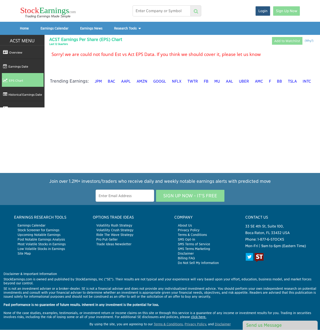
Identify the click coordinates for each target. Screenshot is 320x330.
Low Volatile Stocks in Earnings (41, 249)
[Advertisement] (160, 140)
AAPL (126, 81)
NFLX (177, 81)
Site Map (24, 253)
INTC (307, 81)
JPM (98, 81)
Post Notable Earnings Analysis (41, 239)
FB (206, 81)
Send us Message (264, 325)
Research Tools (126, 28)
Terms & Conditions (192, 235)
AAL (229, 81)
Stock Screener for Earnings (38, 230)
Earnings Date (18, 66)
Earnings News (91, 28)
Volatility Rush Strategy (114, 225)
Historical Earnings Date (25, 94)
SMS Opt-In (186, 239)
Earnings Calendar (54, 28)
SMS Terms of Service (194, 244)
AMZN (142, 81)
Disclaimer (186, 253)
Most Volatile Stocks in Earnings (42, 244)
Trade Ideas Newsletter (113, 244)
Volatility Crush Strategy (115, 230)
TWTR (192, 81)
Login (263, 11)
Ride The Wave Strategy (115, 235)
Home (24, 28)
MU (217, 81)
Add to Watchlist (287, 41)
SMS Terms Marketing (194, 249)
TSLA (292, 81)
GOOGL (159, 81)
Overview (15, 52)
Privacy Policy (189, 230)
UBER (244, 81)
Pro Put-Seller (107, 239)
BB (279, 81)
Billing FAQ (186, 258)
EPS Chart (16, 80)
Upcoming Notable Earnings (39, 235)
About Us (185, 225)
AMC (259, 81)
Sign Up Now (286, 11)
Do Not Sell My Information (198, 263)
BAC (111, 81)
